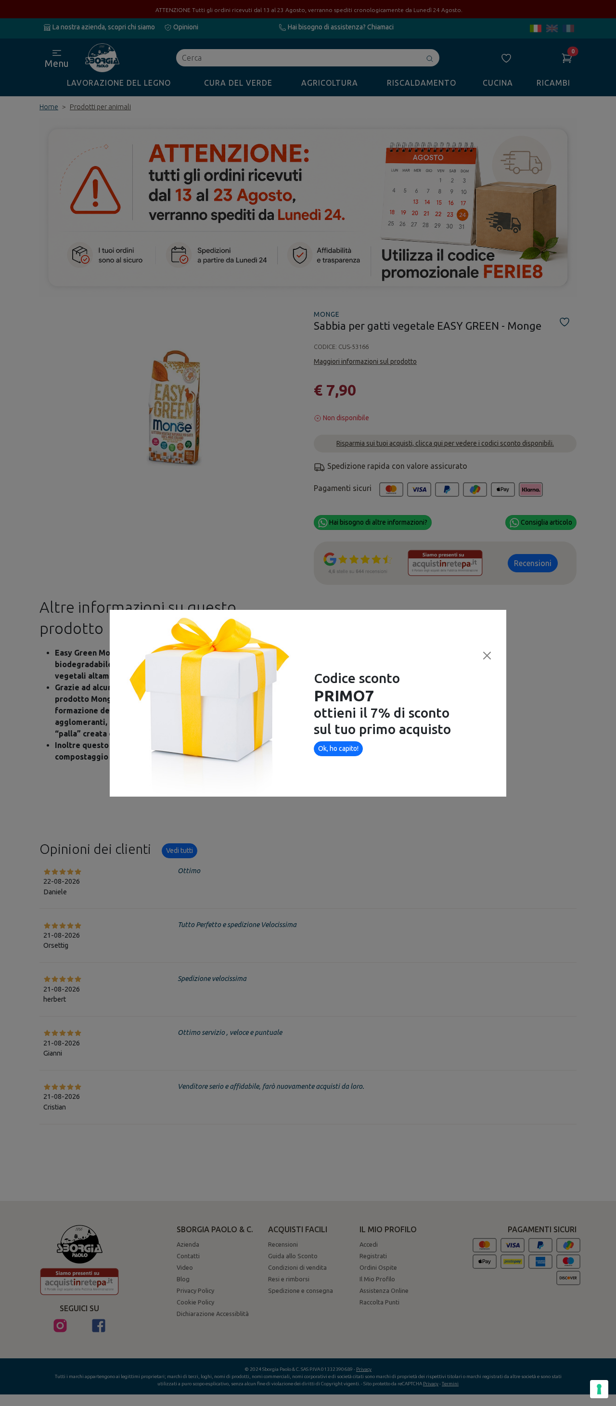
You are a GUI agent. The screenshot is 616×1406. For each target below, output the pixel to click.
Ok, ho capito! (338, 748)
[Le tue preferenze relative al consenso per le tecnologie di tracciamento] (599, 1389)
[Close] (487, 655)
